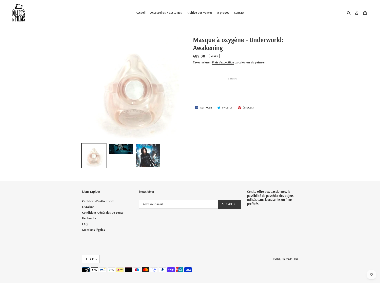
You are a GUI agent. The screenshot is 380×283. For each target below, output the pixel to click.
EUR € (90, 259)
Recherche (89, 218)
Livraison (88, 207)
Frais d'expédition (223, 62)
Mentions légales (93, 230)
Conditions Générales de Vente (103, 212)
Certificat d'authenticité (98, 201)
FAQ (85, 224)
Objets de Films (290, 258)
